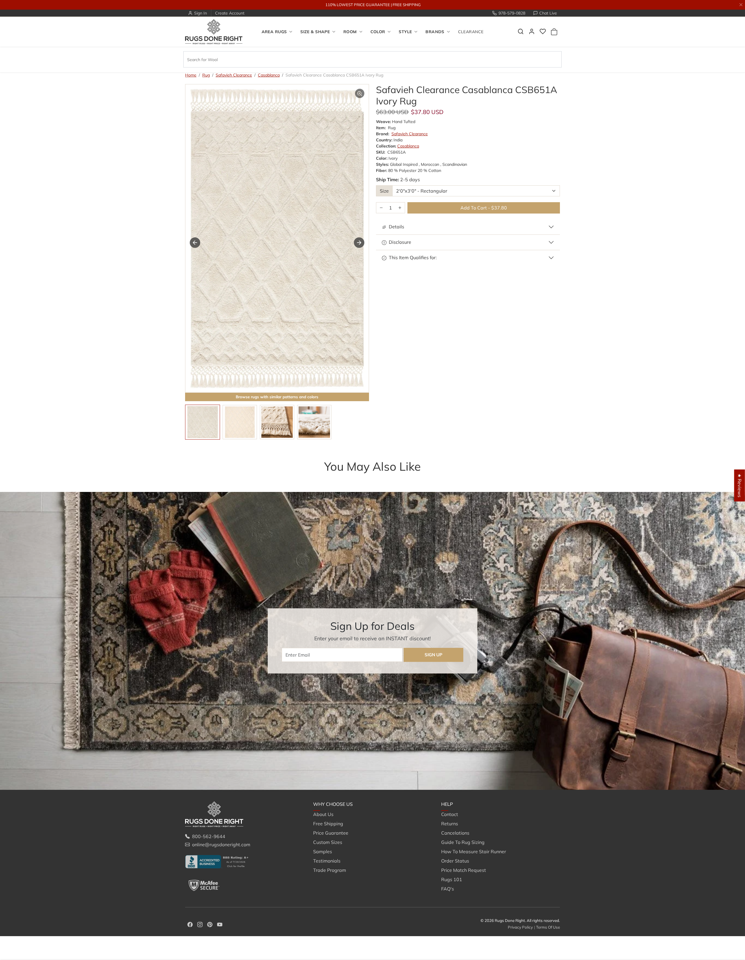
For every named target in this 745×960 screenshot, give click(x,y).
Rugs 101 (451, 879)
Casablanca (269, 75)
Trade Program (329, 870)
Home (190, 75)
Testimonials (326, 861)
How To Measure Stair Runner (473, 851)
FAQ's (447, 889)
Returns (449, 823)
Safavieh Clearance (234, 75)
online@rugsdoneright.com (221, 844)
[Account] (531, 31)
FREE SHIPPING (407, 4)
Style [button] (405, 31)
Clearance (471, 31)
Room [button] (350, 31)
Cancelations (455, 833)
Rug (206, 75)
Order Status (455, 861)
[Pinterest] (210, 924)
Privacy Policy (520, 927)
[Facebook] (190, 924)
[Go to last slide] (195, 242)
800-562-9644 (208, 836)
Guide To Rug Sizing (463, 842)
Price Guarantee (330, 833)
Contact (449, 814)
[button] (520, 31)
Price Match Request (463, 870)
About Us (323, 814)
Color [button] (377, 31)
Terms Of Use (548, 927)
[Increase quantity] (400, 208)
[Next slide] (359, 242)
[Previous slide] (194, 478)
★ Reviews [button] (740, 485)
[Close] (741, 5)
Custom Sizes (327, 842)
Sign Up (433, 654)
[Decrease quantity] (381, 208)
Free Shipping (328, 823)
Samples (322, 851)
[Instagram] (200, 924)
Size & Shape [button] (315, 31)
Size (384, 191)
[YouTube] (220, 924)
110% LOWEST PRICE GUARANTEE (357, 4)
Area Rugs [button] (274, 31)
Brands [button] (434, 31)
